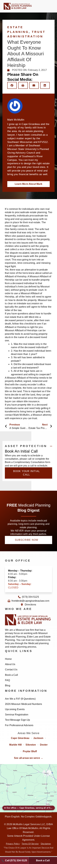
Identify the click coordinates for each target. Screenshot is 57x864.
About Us (10, 664)
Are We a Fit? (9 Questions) (20, 698)
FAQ (7, 680)
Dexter (44, 744)
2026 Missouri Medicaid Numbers (23, 704)
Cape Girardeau (20, 738)
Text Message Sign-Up (17, 720)
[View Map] (28, 788)
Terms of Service (30, 844)
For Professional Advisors (19, 725)
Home (8, 659)
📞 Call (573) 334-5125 (14, 860)
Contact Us (11, 669)
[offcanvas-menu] (51, 6)
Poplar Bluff (30, 751)
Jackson (38, 738)
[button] (45, 6)
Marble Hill (15, 744)
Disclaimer (46, 844)
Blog (7, 685)
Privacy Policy (13, 844)
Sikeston (31, 744)
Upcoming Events (15, 709)
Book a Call (11, 675)
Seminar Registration (16, 714)
